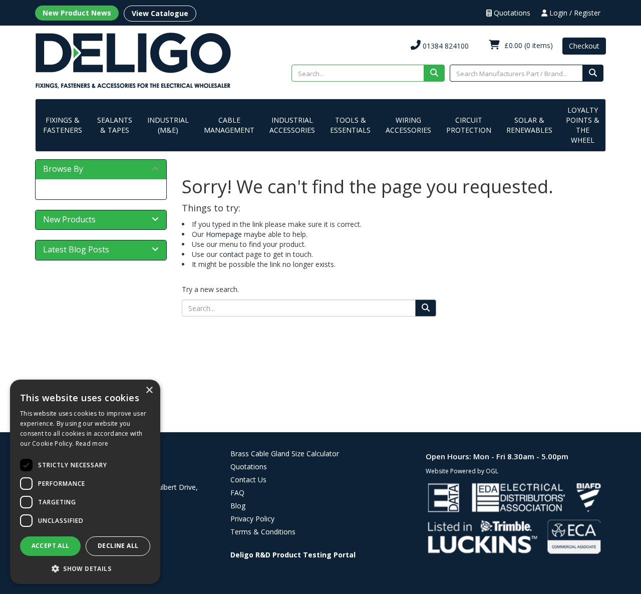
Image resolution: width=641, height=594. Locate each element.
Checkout (584, 46)
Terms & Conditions (262, 531)
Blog (237, 505)
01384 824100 (445, 46)
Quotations (511, 13)
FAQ (237, 492)
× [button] (149, 390)
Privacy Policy (252, 518)
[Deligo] (133, 60)
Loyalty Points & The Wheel (582, 125)
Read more (92, 443)
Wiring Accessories (408, 125)
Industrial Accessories (292, 125)
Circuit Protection (468, 125)
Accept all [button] (51, 545)
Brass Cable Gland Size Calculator (284, 453)
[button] (85, 568)
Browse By (63, 168)
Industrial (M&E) (168, 125)
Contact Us (248, 479)
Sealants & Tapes (114, 125)
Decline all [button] (118, 545)
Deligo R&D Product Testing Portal (293, 554)
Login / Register (573, 13)
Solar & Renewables (529, 125)
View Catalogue (160, 13)
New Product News (77, 13)
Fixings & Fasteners (62, 125)
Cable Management (229, 125)
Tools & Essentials (350, 125)
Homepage (224, 234)
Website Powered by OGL (462, 471)
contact (231, 254)
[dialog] (85, 482)
